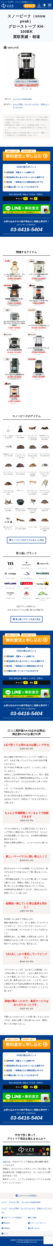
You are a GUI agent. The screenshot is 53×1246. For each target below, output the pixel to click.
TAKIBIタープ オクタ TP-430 (8, 455)
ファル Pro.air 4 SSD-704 (44, 509)
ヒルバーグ (42, 578)
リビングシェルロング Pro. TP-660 (8, 492)
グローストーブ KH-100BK (20, 436)
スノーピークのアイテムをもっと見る (28, 540)
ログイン (44, 7)
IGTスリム (20, 490)
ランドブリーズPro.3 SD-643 (8, 473)
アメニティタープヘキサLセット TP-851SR (32, 437)
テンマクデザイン (26, 578)
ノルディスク (10, 598)
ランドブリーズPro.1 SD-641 (20, 473)
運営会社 (6, 1223)
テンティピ (42, 588)
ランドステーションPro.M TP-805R (44, 528)
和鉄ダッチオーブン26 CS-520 (20, 509)
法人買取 (33, 1218)
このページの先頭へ (28, 1195)
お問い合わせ (35, 1228)
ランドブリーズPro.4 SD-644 (44, 455)
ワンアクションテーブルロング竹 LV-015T (32, 492)
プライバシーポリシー (38, 1223)
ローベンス (26, 598)
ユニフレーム (10, 588)
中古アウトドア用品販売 (12, 1218)
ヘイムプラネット (26, 568)
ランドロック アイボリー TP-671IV (44, 474)
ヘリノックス (10, 578)
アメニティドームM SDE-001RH (32, 474)
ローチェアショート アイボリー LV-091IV (44, 492)
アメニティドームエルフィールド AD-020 (20, 456)
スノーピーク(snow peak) (22, 99)
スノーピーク (42, 568)
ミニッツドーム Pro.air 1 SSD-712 (32, 456)
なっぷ (5, 1233)
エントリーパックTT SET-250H (20, 528)
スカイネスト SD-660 (8, 509)
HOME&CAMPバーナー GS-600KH (32, 510)
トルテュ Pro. (32, 527)
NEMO (26, 588)
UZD (5, 1162)
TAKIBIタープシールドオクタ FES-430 (44, 437)
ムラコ (10, 568)
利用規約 (6, 1228)
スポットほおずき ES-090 (8, 436)
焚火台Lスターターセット (8, 528)
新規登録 (39, 7)
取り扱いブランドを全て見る (27, 619)
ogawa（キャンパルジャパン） (42, 599)
